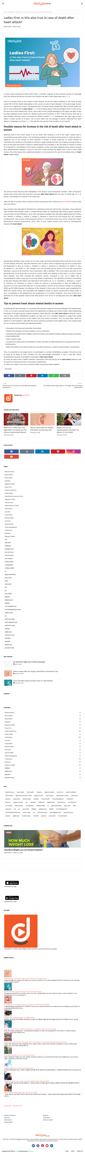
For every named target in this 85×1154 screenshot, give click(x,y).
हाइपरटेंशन (7, 641)
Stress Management (11, 527)
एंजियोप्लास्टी (8, 546)
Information (11, 12)
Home (5, 12)
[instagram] (73, 451)
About (73, 1151)
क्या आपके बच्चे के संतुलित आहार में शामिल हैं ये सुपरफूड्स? (29, 662)
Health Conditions (10, 490)
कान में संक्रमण (9, 558)
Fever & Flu (8, 487)
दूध (6, 590)
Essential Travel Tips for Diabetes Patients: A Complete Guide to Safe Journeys (30, 1029)
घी (5, 571)
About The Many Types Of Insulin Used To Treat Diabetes (33, 681)
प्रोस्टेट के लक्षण (9, 613)
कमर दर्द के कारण (9, 552)
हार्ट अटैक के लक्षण (9, 648)
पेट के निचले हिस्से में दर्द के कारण (13, 609)
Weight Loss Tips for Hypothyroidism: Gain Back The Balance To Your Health (68, 430)
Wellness (7, 533)
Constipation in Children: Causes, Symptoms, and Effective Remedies (27, 1005)
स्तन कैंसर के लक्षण (9, 635)
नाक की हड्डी (8, 593)
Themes (30, 1151)
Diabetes (7, 481)
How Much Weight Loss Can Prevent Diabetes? (23, 850)
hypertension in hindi (12, 505)
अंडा (6, 539)
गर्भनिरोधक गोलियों (9, 568)
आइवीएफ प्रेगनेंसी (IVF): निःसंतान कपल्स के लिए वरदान (18, 1068)
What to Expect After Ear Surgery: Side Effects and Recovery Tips (41, 429)
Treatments (8, 530)
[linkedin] (42, 451)
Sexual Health (9, 524)
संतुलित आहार (8, 632)
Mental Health (9, 518)
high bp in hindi (10, 499)
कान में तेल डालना (9, 555)
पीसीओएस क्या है (9, 600)
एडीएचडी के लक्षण (9, 549)
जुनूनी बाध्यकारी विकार (10, 574)
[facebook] (11, 451)
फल (6, 616)
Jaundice (7, 512)
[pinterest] (58, 451)
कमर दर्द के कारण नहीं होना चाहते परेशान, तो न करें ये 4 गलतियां (20, 1093)
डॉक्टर (6, 581)
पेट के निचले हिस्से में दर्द (10, 606)
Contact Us (80, 1151)
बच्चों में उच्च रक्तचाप (10, 619)
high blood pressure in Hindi (14, 496)
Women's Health (10, 536)
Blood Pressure (9, 471)
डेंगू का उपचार (8, 578)
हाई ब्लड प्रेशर (8, 645)
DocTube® (8, 26)
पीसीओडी (7, 603)
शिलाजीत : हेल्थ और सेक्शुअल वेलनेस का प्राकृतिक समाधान (19, 1018)
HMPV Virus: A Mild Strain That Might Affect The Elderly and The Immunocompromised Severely (15, 430)
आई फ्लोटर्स (8, 542)
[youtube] (11, 457)
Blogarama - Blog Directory (13, 1106)
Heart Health (9, 493)
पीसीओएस (7, 597)
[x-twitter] (27, 451)
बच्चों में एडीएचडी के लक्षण (11, 622)
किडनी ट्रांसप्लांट (9, 562)
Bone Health (9, 474)
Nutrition (8, 521)
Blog (16, 1151)
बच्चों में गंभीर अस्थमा (10, 625)
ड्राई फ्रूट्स (8, 584)
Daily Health (8, 478)
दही (6, 587)
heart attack (65, 202)
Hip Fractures (9, 502)
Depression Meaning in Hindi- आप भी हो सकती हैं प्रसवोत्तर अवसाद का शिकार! (26, 1081)
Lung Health (8, 515)
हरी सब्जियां (7, 638)
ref (68, 96)
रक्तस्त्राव (7, 629)
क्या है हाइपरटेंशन (9, 565)
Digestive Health (10, 484)
